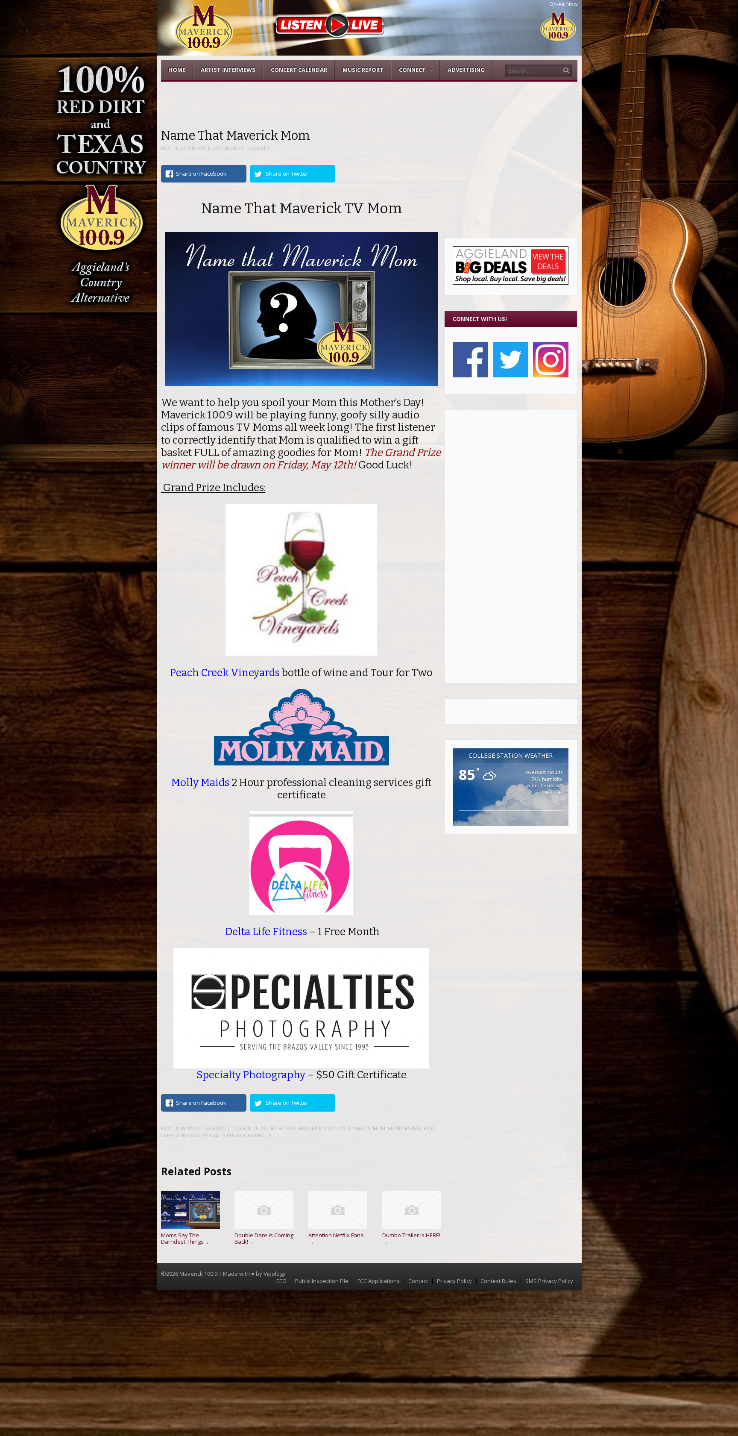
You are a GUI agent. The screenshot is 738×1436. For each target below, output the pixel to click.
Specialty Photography (252, 1074)
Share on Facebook (201, 173)
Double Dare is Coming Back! (263, 1238)
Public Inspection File (321, 1281)
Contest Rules (498, 1281)
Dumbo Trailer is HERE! (411, 1238)
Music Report (363, 70)
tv (269, 1135)
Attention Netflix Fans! (336, 1238)
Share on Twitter (287, 173)
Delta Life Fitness (274, 1128)
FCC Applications (378, 1281)
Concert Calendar (299, 70)
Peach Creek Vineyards (225, 672)
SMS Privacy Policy (549, 1281)
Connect (412, 70)
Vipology (275, 1273)
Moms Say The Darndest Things (185, 1238)
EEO (281, 1281)
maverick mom (317, 1128)
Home (176, 70)
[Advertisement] (510, 546)
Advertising (466, 70)
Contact (418, 1281)
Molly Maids (200, 782)
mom (379, 1128)
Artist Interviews (228, 70)
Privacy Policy (454, 1281)
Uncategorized (250, 148)
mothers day (404, 1128)
